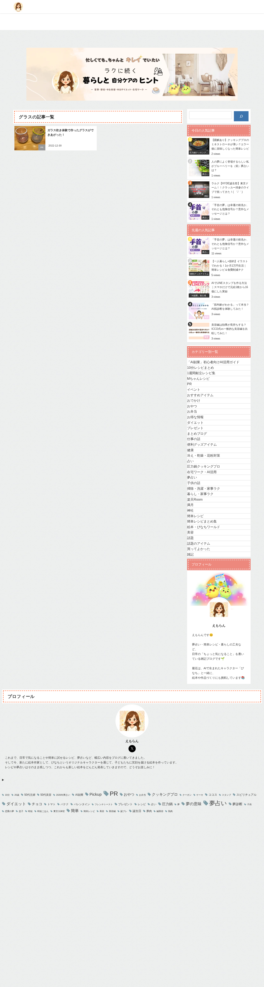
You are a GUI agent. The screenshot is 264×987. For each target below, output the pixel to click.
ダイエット (195, 422)
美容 (190, 532)
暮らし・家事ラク (200, 493)
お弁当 (192, 411)
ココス (213, 794)
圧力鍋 (167, 804)
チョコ (37, 804)
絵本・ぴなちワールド (203, 527)
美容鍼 (112, 811)
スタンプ (226, 795)
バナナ (65, 804)
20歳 (16, 795)
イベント (193, 389)
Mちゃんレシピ (198, 378)
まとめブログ (197, 433)
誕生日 (137, 811)
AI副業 (79, 794)
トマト (51, 804)
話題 (190, 537)
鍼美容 (160, 811)
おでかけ (193, 400)
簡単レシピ (195, 516)
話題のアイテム (198, 543)
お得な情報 (195, 417)
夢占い (192, 477)
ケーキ (199, 795)
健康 (190, 450)
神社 (190, 510)
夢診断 (237, 804)
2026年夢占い (63, 795)
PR (41, 147)
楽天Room (195, 499)
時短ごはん (43, 811)
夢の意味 (194, 804)
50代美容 (45, 794)
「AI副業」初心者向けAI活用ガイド (213, 362)
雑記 (190, 554)
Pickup (96, 794)
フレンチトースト (104, 804)
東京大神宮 (59, 811)
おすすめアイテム (200, 395)
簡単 (75, 811)
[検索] (241, 116)
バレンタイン (82, 804)
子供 (249, 804)
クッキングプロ (165, 794)
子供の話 (193, 483)
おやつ (192, 406)
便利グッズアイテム (202, 444)
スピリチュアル (246, 794)
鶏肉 (170, 811)
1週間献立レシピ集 (201, 373)
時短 (30, 811)
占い (190, 461)
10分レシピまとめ (200, 367)
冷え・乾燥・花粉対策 (203, 455)
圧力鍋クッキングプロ (203, 466)
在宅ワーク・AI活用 (202, 472)
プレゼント (195, 428)
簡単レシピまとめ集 (202, 521)
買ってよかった (198, 548)
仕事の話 (193, 439)
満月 (190, 504)
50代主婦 (29, 794)
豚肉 (149, 811)
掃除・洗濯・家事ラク (203, 488)
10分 (7, 795)
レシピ (142, 804)
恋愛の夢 (9, 811)
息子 (21, 811)
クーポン (187, 795)
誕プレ (123, 811)
